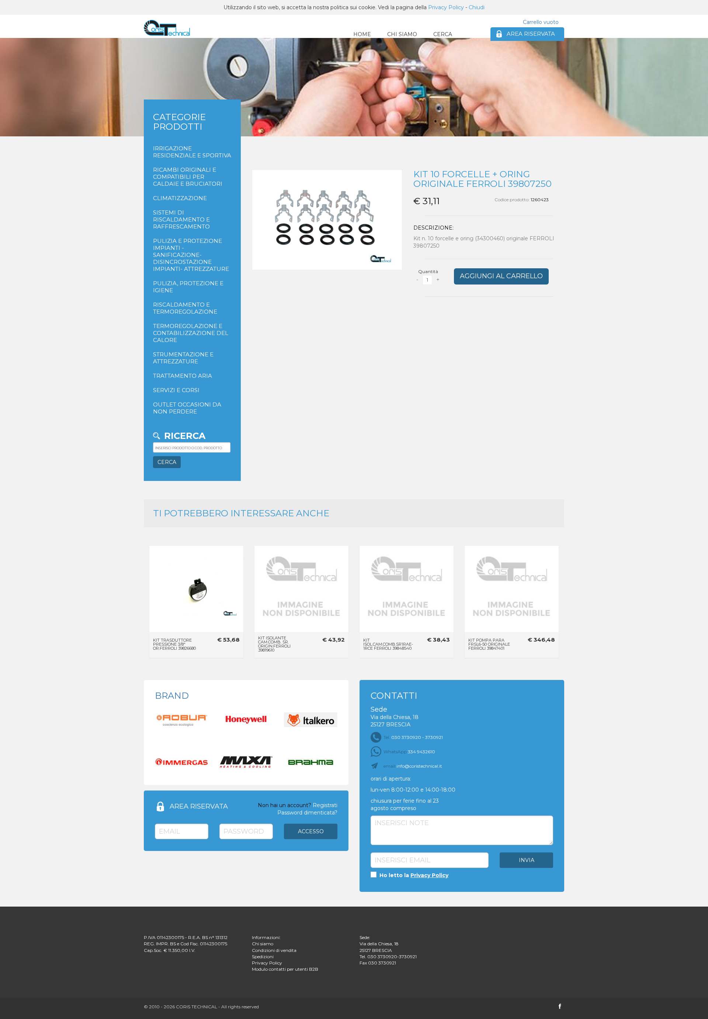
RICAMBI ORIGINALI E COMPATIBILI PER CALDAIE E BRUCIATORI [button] (187, 176)
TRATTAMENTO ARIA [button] (182, 375)
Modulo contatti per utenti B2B (285, 969)
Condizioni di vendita (274, 950)
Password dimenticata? (307, 812)
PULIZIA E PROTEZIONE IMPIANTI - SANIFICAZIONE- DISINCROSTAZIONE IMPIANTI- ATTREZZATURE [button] (191, 254)
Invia (526, 860)
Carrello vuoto (541, 22)
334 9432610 (409, 751)
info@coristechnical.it (413, 766)
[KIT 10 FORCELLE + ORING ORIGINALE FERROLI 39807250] (167, 28)
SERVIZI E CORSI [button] (176, 390)
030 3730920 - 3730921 (413, 737)
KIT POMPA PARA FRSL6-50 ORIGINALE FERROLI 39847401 (489, 644)
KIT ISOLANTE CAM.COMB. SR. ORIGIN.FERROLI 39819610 (274, 644)
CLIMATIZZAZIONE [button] (180, 198)
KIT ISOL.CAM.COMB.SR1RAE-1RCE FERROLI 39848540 (388, 644)
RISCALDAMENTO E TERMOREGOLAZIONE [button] (185, 308)
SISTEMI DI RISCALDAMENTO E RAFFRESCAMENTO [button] (181, 219)
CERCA (442, 34)
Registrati (325, 805)
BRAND (172, 695)
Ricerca (184, 435)
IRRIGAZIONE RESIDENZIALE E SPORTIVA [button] (192, 152)
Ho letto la (413, 875)
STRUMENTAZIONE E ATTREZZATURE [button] (183, 358)
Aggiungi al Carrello (501, 276)
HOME (362, 34)
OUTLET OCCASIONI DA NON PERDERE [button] (187, 408)
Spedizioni (263, 956)
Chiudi (477, 7)
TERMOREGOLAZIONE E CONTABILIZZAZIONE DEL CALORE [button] (190, 332)
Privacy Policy (446, 7)
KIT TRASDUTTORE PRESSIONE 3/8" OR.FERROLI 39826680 (174, 644)
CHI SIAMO (402, 34)
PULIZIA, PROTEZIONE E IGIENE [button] (188, 287)
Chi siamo (262, 943)
